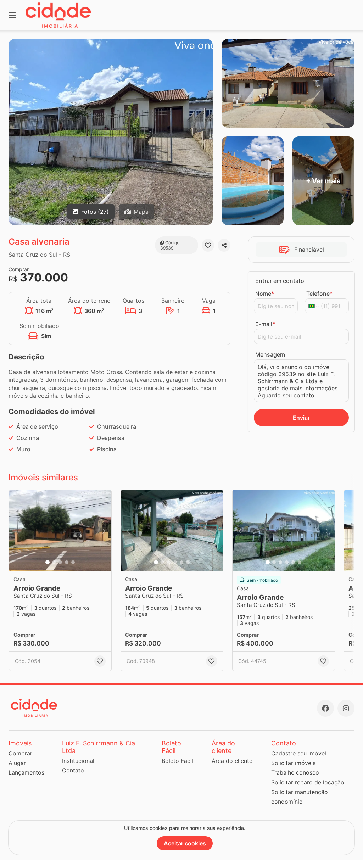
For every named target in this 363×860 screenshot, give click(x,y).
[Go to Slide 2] (54, 562)
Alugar (17, 762)
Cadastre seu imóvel (298, 753)
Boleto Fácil (177, 760)
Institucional (78, 760)
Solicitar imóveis (293, 762)
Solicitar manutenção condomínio (299, 796)
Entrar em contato (279, 280)
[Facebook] (325, 708)
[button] (60, 530)
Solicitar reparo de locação (307, 782)
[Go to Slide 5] (73, 562)
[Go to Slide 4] (66, 562)
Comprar (20, 753)
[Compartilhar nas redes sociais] (224, 245)
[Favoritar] (208, 245)
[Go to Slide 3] (60, 562)
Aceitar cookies (185, 843)
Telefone (319, 293)
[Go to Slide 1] (47, 562)
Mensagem (270, 354)
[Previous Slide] (16, 530)
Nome (264, 293)
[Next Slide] (103, 530)
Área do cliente (232, 760)
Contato (73, 770)
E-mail (265, 324)
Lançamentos (26, 772)
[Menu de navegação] (12, 15)
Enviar (301, 417)
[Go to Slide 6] (188, 562)
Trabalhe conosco (295, 772)
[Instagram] (345, 708)
